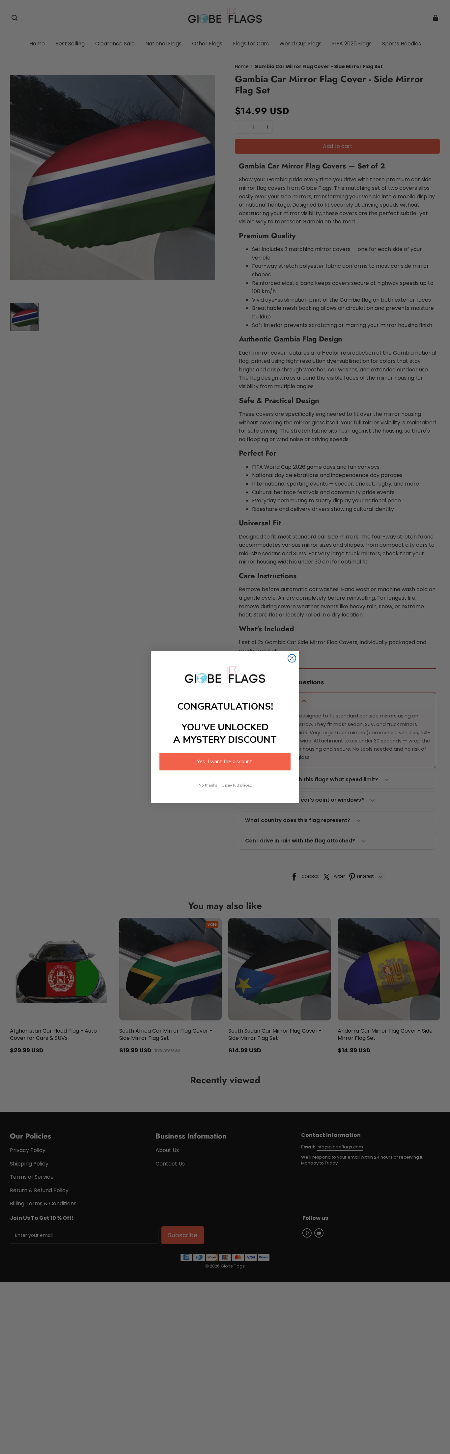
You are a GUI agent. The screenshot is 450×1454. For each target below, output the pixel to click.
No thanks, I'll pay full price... (225, 785)
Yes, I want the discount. (225, 761)
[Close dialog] (292, 658)
